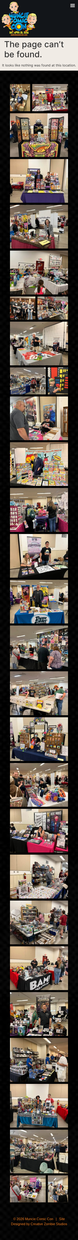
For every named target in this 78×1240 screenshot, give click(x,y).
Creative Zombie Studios (49, 1224)
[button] (72, 5)
